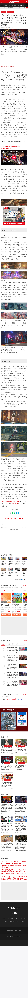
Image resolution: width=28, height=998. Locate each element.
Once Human (7, 762)
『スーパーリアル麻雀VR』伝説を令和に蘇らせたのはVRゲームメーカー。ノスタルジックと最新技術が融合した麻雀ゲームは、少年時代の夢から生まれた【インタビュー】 (13, 683)
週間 (13, 644)
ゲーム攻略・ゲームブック (14, 590)
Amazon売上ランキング (9, 585)
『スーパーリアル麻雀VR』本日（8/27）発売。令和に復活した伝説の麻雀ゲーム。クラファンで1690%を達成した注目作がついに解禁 (13, 650)
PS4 (21, 699)
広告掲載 (22, 921)
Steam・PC (4, 702)
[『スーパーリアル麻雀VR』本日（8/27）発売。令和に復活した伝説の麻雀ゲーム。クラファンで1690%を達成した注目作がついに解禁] (23, 649)
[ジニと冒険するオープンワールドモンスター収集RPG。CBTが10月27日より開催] (21, 742)
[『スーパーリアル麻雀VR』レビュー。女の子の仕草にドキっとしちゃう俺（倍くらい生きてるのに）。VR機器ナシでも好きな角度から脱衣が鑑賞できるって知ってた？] (7, 838)
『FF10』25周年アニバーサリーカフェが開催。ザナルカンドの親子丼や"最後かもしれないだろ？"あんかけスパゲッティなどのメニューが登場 (14, 878)
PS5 (12, 5)
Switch (9, 5)
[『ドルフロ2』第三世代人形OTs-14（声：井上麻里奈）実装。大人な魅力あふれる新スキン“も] (7, 742)
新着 (2, 5)
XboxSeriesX (12, 702)
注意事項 (6, 921)
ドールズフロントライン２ (8, 745)
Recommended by (18, 579)
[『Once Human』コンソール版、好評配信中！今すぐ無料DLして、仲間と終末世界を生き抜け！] (7, 759)
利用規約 (23, 918)
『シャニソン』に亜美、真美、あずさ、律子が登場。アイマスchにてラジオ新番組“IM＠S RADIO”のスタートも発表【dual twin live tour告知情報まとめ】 (13, 864)
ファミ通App (10, 12)
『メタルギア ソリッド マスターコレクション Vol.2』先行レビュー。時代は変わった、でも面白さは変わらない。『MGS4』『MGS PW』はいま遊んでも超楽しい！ (21, 846)
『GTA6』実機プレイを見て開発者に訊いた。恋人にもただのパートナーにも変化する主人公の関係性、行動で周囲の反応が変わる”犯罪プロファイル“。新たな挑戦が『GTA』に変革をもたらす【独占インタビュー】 (13, 658)
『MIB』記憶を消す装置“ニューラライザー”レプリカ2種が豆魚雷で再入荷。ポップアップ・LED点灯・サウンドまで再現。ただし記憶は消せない (13, 871)
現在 (3, 644)
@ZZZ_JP (15, 503)
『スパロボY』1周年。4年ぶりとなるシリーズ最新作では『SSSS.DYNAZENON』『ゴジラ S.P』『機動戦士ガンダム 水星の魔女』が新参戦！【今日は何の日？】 (12, 675)
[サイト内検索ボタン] (26, 1)
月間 (17, 644)
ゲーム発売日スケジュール (9, 694)
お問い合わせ (6, 918)
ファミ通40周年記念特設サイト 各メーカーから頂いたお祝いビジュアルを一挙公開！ (6, 784)
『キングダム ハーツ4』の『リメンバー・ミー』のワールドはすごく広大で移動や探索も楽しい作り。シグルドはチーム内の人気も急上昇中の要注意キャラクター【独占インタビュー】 (20, 808)
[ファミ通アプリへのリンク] (10, 930)
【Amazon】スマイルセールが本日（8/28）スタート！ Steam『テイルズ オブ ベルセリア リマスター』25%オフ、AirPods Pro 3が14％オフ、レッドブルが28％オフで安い (7, 827)
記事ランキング (6, 640)
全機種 (3, 699)
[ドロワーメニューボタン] (1, 1)
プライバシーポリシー (15, 918)
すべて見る (25, 585)
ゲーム (3, 590)
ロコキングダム (22, 745)
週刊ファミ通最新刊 (7, 710)
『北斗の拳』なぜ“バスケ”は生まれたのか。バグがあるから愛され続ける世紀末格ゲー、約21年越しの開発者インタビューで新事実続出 (12, 667)
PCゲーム (16, 5)
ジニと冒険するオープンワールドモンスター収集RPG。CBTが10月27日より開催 (21, 750)
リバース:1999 (21, 762)
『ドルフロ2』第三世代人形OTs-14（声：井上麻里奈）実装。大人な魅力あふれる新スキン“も (7, 750)
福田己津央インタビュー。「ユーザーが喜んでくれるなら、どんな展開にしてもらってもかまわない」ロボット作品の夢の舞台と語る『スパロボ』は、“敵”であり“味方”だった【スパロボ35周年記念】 (21, 827)
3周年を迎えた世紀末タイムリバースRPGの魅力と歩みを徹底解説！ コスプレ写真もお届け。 (21, 767)
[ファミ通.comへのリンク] (14, 2)
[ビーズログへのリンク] (19, 930)
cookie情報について (14, 921)
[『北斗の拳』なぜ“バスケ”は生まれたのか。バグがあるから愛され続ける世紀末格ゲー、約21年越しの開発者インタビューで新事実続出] (23, 666)
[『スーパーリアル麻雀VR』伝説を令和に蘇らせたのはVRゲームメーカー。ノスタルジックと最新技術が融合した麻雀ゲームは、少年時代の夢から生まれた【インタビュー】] (23, 682)
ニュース (20, 7)
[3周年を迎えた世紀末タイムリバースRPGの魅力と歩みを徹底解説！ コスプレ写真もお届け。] (21, 759)
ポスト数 (23, 644)
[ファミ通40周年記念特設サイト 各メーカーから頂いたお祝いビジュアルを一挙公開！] (7, 777)
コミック (24, 590)
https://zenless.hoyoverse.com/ (11, 501)
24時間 (8, 644)
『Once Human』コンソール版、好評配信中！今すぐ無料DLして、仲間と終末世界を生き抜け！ (6, 767)
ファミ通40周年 (8, 780)
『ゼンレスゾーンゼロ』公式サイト (14, 519)
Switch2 (5, 5)
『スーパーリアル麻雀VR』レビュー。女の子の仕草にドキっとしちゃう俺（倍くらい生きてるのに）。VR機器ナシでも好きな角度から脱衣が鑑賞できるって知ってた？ (7, 846)
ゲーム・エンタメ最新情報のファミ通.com (9, 7)
